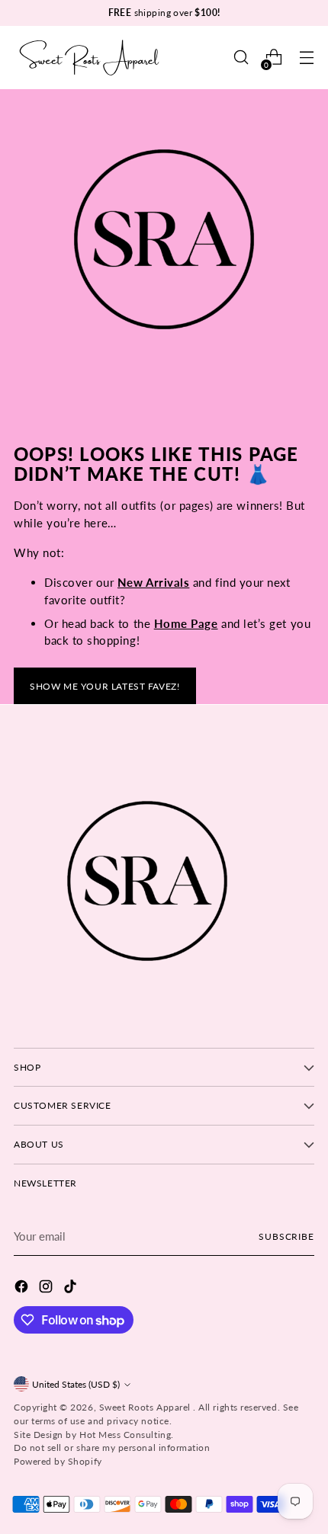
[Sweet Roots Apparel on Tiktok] (72, 1289)
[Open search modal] (240, 57)
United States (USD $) (76, 1384)
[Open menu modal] (306, 57)
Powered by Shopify (58, 1461)
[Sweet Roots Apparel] (90, 57)
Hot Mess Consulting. (126, 1434)
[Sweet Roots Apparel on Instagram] (47, 1289)
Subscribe (286, 1236)
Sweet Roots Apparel (146, 1407)
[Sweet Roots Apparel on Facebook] (23, 1289)
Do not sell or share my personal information (112, 1447)
